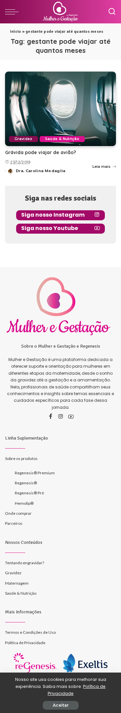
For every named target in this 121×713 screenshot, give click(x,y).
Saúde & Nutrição (62, 139)
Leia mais (101, 166)
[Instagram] (61, 417)
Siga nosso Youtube (49, 228)
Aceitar (61, 705)
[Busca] (112, 11)
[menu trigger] (13, 11)
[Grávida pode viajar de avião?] (60, 109)
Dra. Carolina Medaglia (41, 170)
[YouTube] (71, 417)
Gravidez (23, 139)
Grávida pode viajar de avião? (40, 152)
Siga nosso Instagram (53, 215)
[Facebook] (50, 417)
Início (15, 31)
